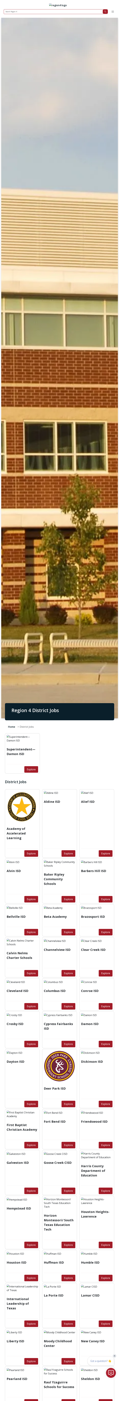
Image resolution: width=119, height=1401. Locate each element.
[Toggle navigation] (112, 11)
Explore (31, 769)
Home (11, 726)
